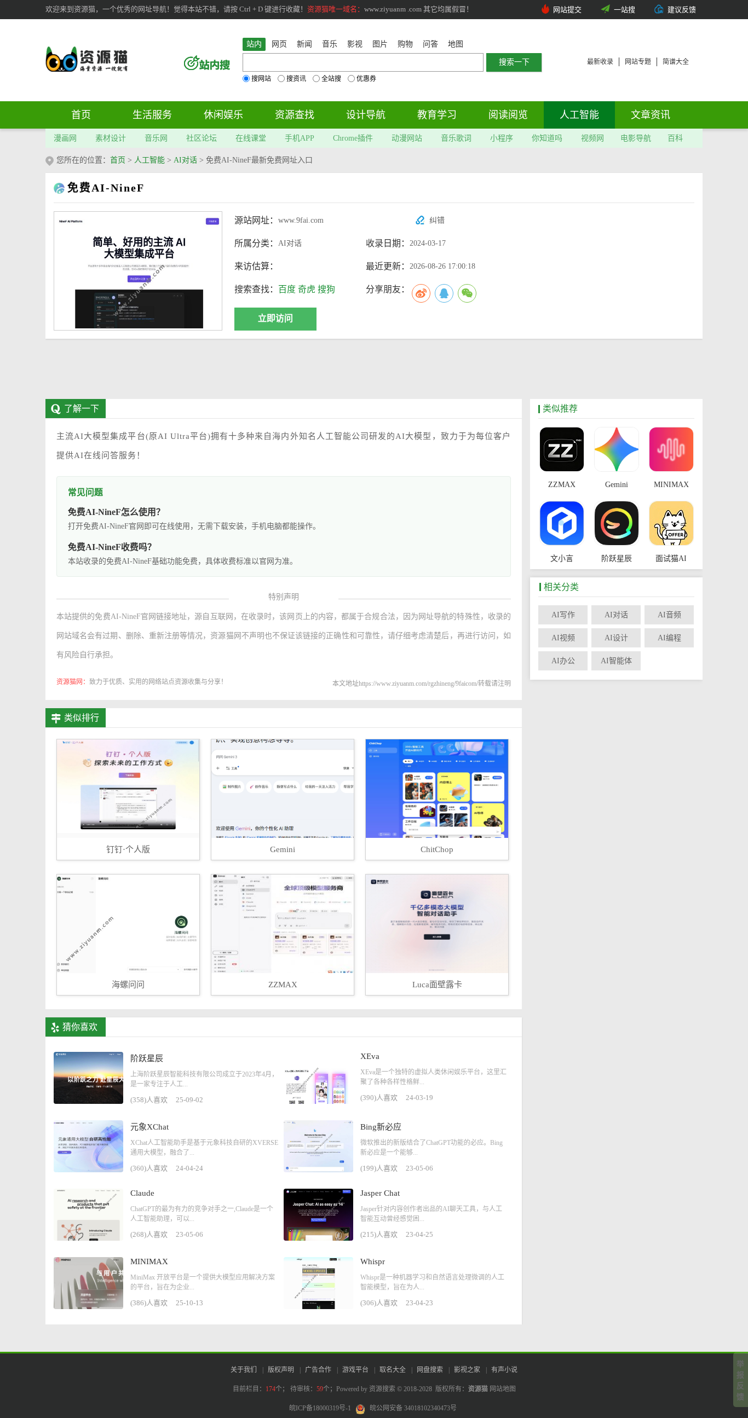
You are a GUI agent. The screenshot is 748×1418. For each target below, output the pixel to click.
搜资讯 (296, 79)
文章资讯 (650, 114)
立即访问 (275, 318)
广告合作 (318, 1370)
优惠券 (366, 79)
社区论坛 (201, 138)
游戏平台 (355, 1370)
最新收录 (600, 62)
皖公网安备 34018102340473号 (413, 1408)
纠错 (437, 220)
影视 (355, 44)
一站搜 (624, 9)
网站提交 (567, 9)
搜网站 (261, 79)
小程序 (501, 138)
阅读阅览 (508, 114)
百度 (287, 289)
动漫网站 (407, 138)
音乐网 (156, 138)
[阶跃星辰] (616, 524)
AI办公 (563, 661)
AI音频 (669, 615)
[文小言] (561, 524)
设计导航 (365, 114)
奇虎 (306, 289)
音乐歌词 (456, 138)
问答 (430, 44)
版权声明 (281, 1370)
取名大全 (392, 1370)
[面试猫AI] (671, 524)
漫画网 (65, 138)
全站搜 (331, 79)
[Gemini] (616, 450)
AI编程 (669, 638)
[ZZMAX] (561, 450)
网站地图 (503, 1389)
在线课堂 (250, 138)
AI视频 (563, 638)
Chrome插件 (353, 138)
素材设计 (110, 138)
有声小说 (504, 1370)
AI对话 (185, 160)
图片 (380, 44)
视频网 (592, 138)
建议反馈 (682, 9)
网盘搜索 (430, 1370)
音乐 (329, 44)
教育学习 (437, 114)
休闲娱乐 (223, 114)
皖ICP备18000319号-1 (320, 1408)
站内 (254, 44)
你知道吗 (547, 138)
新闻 (304, 44)
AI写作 (563, 615)
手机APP (299, 138)
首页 (81, 114)
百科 (675, 138)
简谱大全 (676, 62)
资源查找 (294, 114)
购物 (405, 44)
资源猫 (478, 1389)
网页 (279, 44)
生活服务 (152, 114)
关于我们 (244, 1370)
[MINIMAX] (671, 450)
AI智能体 (616, 661)
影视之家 (467, 1370)
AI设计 (616, 638)
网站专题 (638, 62)
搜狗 (326, 289)
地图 (455, 44)
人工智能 (579, 114)
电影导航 (635, 138)
